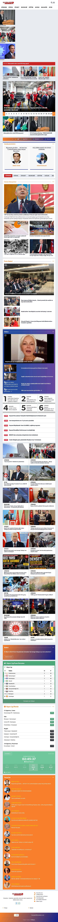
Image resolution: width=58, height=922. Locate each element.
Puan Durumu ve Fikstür (42, 896)
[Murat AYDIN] (16, 158)
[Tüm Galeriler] (53, 261)
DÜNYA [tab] (16, 175)
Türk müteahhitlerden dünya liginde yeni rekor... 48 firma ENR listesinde (32, 400)
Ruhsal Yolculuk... (16, 827)
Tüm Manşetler (40, 898)
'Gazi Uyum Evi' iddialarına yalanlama (14, 461)
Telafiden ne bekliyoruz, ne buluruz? (21, 849)
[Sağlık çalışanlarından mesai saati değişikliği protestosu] (10, 376)
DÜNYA (11, 7)
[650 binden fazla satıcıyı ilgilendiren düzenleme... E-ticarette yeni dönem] (16, 495)
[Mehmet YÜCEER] (7, 797)
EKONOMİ (24, 7)
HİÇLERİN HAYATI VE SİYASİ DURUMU (42, 148)
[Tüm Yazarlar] (53, 144)
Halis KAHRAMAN (16, 862)
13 (34, 114)
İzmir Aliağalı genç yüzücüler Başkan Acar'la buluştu (25, 439)
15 (39, 114)
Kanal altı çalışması (16, 871)
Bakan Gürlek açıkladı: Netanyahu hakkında (42, 506)
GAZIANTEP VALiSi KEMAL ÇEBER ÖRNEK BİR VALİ (24, 825)
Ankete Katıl (8, 657)
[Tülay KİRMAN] (7, 885)
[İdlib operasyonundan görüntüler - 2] (12, 390)
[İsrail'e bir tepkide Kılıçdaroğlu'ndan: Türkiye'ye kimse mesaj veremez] (16, 517)
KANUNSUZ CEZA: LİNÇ (18, 813)
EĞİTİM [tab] (39, 175)
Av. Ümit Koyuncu (16, 832)
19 (49, 114)
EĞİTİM (31, 7)
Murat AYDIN (16, 165)
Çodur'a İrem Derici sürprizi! (13, 408)
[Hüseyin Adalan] (41, 158)
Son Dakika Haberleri (41, 899)
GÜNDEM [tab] (8, 175)
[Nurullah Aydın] (7, 877)
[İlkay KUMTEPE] (7, 848)
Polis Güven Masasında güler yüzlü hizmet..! (23, 864)
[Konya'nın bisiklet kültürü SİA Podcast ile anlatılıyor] (42, 628)
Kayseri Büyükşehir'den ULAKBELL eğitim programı (24, 425)
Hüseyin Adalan (42, 165)
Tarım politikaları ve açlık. (18, 798)
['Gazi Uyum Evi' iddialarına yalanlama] (16, 451)
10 (26, 114)
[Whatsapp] (19, 903)
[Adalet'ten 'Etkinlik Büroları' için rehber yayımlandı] (16, 628)
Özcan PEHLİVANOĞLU (17, 854)
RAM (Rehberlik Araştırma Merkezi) (21, 886)
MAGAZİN (44, 7)
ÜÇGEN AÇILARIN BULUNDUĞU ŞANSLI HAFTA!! (24, 820)
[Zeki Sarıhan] (7, 812)
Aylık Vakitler (8, 772)
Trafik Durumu (39, 894)
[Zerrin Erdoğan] (7, 804)
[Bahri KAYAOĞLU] (7, 870)
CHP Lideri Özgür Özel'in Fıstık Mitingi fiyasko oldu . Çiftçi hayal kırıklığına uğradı (32, 805)
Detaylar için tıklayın (29, 701)
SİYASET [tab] (23, 175)
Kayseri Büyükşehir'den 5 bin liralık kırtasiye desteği (49, 409)
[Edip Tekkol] (7, 841)
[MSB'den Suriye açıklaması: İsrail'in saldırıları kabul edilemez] (42, 606)
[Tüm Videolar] (53, 331)
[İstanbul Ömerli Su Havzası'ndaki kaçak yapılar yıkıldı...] (42, 473)
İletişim (31, 907)
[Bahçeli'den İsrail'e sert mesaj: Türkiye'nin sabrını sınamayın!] (16, 539)
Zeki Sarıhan (15, 811)
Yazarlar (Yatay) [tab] (9, 144)
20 (51, 114)
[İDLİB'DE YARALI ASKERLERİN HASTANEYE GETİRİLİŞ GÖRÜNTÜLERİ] (12, 384)
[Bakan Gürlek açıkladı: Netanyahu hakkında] (42, 495)
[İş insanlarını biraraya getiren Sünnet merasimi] (10, 368)
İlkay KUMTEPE (15, 847)
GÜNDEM (4, 7)
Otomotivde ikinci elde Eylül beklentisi (32, 409)
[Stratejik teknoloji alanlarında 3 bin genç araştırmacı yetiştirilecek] (16, 584)
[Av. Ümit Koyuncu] (7, 834)
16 (41, 114)
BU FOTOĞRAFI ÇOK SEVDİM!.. (19, 857)
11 (29, 114)
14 (36, 114)
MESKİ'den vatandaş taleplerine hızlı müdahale (23, 435)
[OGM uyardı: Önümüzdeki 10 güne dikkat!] (42, 584)
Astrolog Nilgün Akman (18, 818)
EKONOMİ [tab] (32, 175)
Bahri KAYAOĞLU (16, 869)
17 (44, 114)
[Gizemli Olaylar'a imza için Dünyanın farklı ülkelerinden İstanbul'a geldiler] (12, 322)
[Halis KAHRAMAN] (7, 863)
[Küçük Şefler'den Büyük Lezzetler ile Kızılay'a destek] (12, 311)
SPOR (50, 7)
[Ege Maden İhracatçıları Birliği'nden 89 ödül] (16, 606)
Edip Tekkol (15, 840)
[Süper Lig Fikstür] (53, 706)
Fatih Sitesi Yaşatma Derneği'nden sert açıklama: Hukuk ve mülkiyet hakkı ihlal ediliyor (13, 400)
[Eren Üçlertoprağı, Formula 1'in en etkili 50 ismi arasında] (16, 473)
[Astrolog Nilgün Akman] (7, 819)
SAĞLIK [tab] (47, 175)
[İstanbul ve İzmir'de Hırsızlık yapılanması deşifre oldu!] (42, 539)
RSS (17, 915)
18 (46, 114)
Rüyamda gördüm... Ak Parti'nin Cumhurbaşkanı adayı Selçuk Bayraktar (16, 149)
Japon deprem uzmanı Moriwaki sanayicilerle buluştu (49, 400)
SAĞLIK (37, 7)
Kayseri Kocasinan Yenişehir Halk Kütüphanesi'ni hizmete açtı (27, 415)
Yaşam (6, 637)
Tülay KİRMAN (15, 884)
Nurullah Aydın (16, 876)
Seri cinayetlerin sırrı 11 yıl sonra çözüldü (21, 420)
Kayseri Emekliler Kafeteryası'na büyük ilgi (22, 430)
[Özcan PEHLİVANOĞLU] (7, 856)
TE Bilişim (33, 919)
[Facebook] (16, 903)
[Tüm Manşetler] (53, 182)
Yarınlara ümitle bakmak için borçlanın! (22, 835)
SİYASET (16, 7)
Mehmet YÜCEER (16, 796)
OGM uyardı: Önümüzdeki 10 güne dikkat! (42, 594)
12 (31, 114)
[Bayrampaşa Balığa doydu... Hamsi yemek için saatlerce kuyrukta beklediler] (12, 301)
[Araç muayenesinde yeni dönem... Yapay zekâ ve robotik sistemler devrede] (42, 451)
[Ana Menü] (54, 2)
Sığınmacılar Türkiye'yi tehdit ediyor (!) (22, 842)
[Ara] (51, 2)
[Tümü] (53, 647)
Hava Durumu (39, 892)
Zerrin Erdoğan (16, 802)
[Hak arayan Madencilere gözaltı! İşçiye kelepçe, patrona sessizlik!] (42, 561)
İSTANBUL (10, 396)
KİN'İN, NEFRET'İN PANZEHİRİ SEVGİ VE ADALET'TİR (25, 879)
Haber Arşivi (39, 901)
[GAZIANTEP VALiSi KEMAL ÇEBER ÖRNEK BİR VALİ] (7, 826)
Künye (5, 907)
